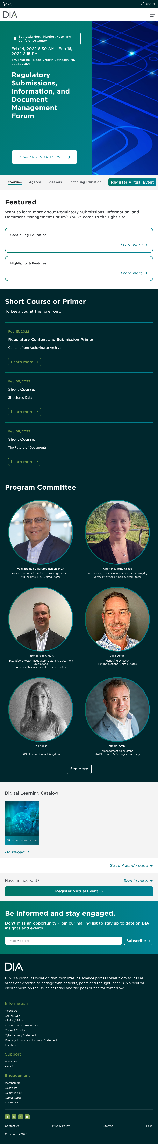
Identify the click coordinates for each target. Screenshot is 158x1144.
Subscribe (136, 940)
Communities (13, 1092)
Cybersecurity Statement (20, 1035)
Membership (12, 1082)
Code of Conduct (16, 1030)
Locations (11, 1045)
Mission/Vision (14, 1020)
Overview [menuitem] (15, 182)
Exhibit (9, 1066)
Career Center (13, 1097)
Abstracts (11, 1087)
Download (15, 852)
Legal (149, 1125)
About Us (11, 1010)
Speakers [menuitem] (55, 182)
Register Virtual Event (76, 891)
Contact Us (12, 1125)
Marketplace (12, 1102)
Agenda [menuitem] (35, 182)
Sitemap (108, 1125)
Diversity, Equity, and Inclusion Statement (31, 1040)
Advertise (11, 1061)
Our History (12, 1015)
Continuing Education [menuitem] (84, 182)
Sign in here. (136, 880)
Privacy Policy (61, 1125)
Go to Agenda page (128, 865)
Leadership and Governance (22, 1025)
